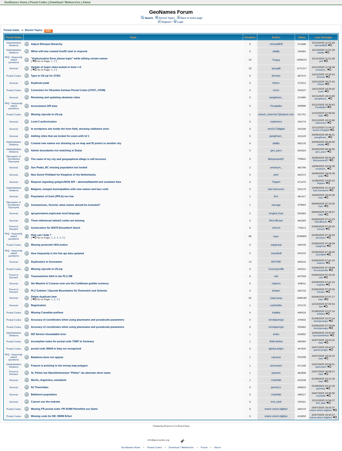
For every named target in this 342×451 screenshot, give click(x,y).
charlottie (276, 380)
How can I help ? (41, 235)
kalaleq (276, 312)
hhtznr (276, 82)
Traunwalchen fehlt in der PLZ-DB (51, 276)
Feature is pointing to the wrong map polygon (59, 365)
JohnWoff (276, 253)
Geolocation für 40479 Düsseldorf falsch (55, 227)
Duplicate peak (40, 82)
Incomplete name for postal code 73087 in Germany (62, 341)
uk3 (321, 61)
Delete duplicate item (44, 296)
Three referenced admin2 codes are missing (57, 220)
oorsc (276, 90)
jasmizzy (276, 387)
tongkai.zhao (276, 213)
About (87, 2)
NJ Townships (39, 387)
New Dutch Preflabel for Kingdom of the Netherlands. (63, 174)
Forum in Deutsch (13, 227)
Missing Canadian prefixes (47, 312)
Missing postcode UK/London (49, 244)
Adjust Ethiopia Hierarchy (46, 44)
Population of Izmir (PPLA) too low (52, 196)
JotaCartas (276, 298)
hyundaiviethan (321, 335)
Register (166, 21)
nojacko (276, 283)
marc (320, 115)
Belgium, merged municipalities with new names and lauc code (69, 189)
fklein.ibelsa (276, 341)
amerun (321, 263)
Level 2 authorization (44, 121)
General (13, 68)
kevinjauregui (276, 319)
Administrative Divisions (13, 44)
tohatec (276, 290)
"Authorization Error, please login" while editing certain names (69, 58)
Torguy (276, 59)
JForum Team (183, 426)
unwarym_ (320, 69)
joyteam (276, 372)
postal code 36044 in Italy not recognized (56, 348)
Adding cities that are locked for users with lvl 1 (60, 136)
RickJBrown (276, 220)
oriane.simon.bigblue (276, 408)
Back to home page (191, 18)
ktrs (276, 196)
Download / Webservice (65, 2)
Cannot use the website (45, 401)
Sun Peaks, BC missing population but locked (59, 167)
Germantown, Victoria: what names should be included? (65, 204)
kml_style (276, 401)
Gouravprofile (276, 269)
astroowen (276, 365)
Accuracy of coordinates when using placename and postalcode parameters (77, 319)
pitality (276, 51)
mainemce (276, 121)
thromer (276, 75)
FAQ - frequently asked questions (13, 60)
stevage (276, 204)
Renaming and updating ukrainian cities (55, 97)
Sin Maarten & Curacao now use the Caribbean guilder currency (70, 283)
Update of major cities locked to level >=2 (56, 67)
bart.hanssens (276, 189)
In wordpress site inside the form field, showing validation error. (70, 128)
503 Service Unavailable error (48, 334)
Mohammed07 (276, 159)
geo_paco (276, 150)
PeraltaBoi (276, 106)
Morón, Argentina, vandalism (48, 380)
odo (276, 276)
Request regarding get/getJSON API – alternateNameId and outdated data (76, 181)
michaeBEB (276, 44)
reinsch (276, 227)
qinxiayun (321, 237)
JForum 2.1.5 (170, 426)
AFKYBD (276, 261)
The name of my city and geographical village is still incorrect (68, 159)
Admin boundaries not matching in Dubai (56, 150)
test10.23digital (276, 128)
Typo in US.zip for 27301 (45, 75)
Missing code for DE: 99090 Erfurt (51, 416)
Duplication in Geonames (46, 261)
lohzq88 (276, 68)
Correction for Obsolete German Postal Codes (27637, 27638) (68, 90)
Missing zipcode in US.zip (47, 114)
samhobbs (276, 305)
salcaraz (276, 357)
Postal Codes (38, 2)
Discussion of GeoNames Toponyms (14, 159)
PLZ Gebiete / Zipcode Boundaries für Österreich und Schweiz (69, 290)
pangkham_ (276, 97)
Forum (204, 447)
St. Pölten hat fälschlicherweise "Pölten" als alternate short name (71, 372)
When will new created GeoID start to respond (59, 51)
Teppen (276, 181)
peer (276, 174)
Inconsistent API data (44, 106)
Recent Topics (167, 18)
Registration (38, 305)
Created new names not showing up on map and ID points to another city (76, 143)
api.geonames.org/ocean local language (55, 213)
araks (276, 334)
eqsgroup (276, 244)
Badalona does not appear (47, 357)
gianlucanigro (276, 348)
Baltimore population (44, 394)
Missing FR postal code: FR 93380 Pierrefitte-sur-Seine (64, 408)
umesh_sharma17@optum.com (276, 114)
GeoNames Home (15, 2)
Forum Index (11, 30)
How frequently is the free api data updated (57, 253)
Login (180, 21)
